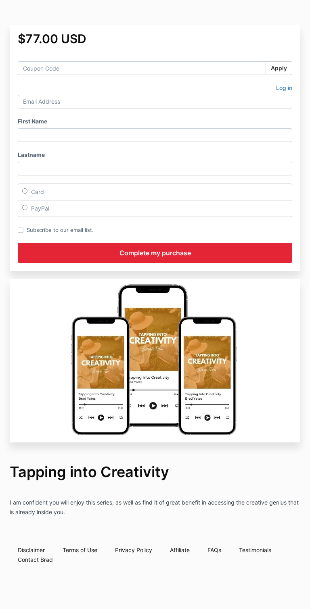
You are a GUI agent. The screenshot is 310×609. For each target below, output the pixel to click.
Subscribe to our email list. (60, 230)
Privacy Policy (133, 549)
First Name (32, 121)
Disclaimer (31, 549)
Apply (279, 68)
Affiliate (180, 549)
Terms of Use (80, 549)
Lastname (31, 154)
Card (36, 191)
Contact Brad (35, 559)
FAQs (214, 549)
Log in (284, 87)
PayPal (39, 208)
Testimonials (255, 549)
